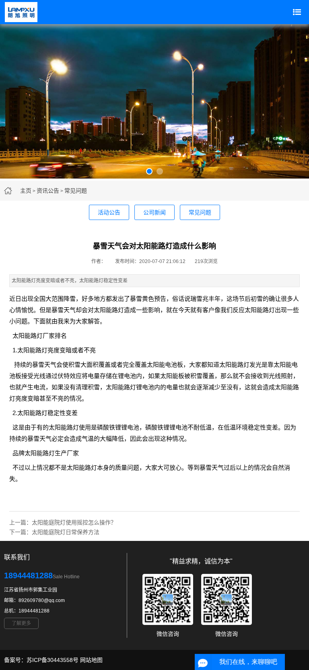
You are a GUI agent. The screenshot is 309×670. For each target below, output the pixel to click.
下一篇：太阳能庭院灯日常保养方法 (54, 532)
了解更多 (21, 623)
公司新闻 (154, 212)
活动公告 (109, 212)
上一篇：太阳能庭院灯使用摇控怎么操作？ (62, 522)
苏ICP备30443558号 (52, 660)
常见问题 (75, 190)
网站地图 (91, 660)
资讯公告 (48, 190)
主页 (25, 190)
